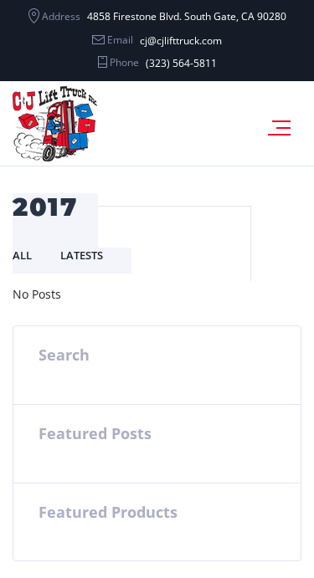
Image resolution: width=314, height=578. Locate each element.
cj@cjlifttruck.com (181, 40)
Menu (284, 128)
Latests (81, 255)
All (22, 255)
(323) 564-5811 (181, 63)
